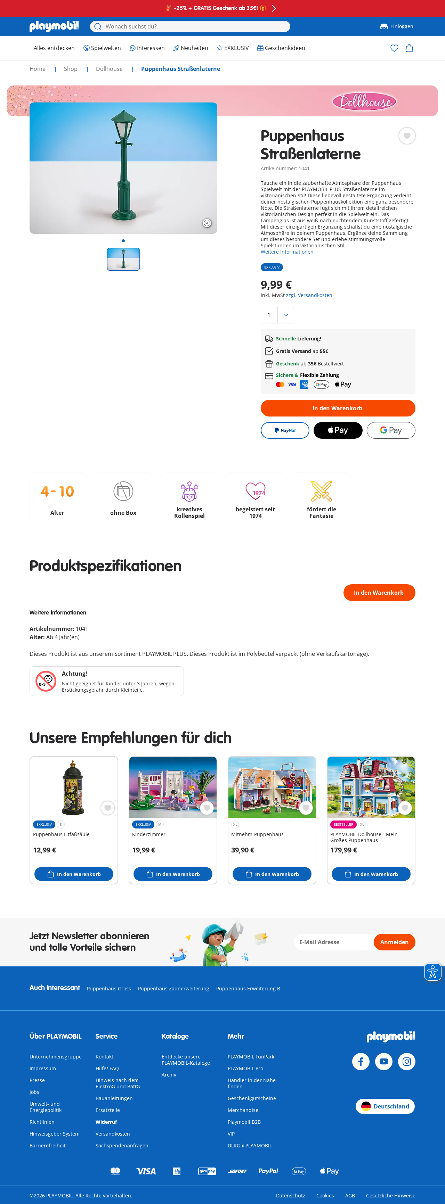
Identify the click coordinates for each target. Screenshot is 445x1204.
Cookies (325, 1195)
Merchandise (243, 1110)
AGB (350, 1195)
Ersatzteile (108, 1110)
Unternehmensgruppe (56, 1056)
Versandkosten (113, 1133)
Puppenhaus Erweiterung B (248, 988)
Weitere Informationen (287, 251)
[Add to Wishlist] (407, 135)
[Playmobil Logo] (54, 26)
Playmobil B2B (244, 1122)
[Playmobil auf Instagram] (406, 1061)
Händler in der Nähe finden (252, 1083)
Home (38, 69)
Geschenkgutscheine (252, 1098)
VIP (231, 1133)
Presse (37, 1080)
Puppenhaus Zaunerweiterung (173, 988)
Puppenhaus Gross (109, 988)
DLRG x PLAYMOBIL (250, 1145)
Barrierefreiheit (48, 1145)
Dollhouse (110, 69)
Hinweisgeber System (55, 1133)
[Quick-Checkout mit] (285, 430)
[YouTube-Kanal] (384, 1061)
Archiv (169, 1074)
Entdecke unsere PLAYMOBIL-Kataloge (186, 1059)
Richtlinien (42, 1122)
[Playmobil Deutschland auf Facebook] (361, 1061)
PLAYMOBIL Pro (245, 1068)
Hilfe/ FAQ (107, 1068)
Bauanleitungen (114, 1098)
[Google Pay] (391, 430)
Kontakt (104, 1056)
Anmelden (394, 942)
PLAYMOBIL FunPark (251, 1056)
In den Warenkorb (337, 408)
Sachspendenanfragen (122, 1145)
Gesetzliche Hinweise (390, 1195)
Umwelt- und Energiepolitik (46, 1106)
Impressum (43, 1068)
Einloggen (401, 26)
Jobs (34, 1092)
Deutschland (391, 1106)
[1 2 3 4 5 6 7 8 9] (338, 315)
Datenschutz (290, 1195)
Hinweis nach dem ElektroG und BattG (118, 1083)
